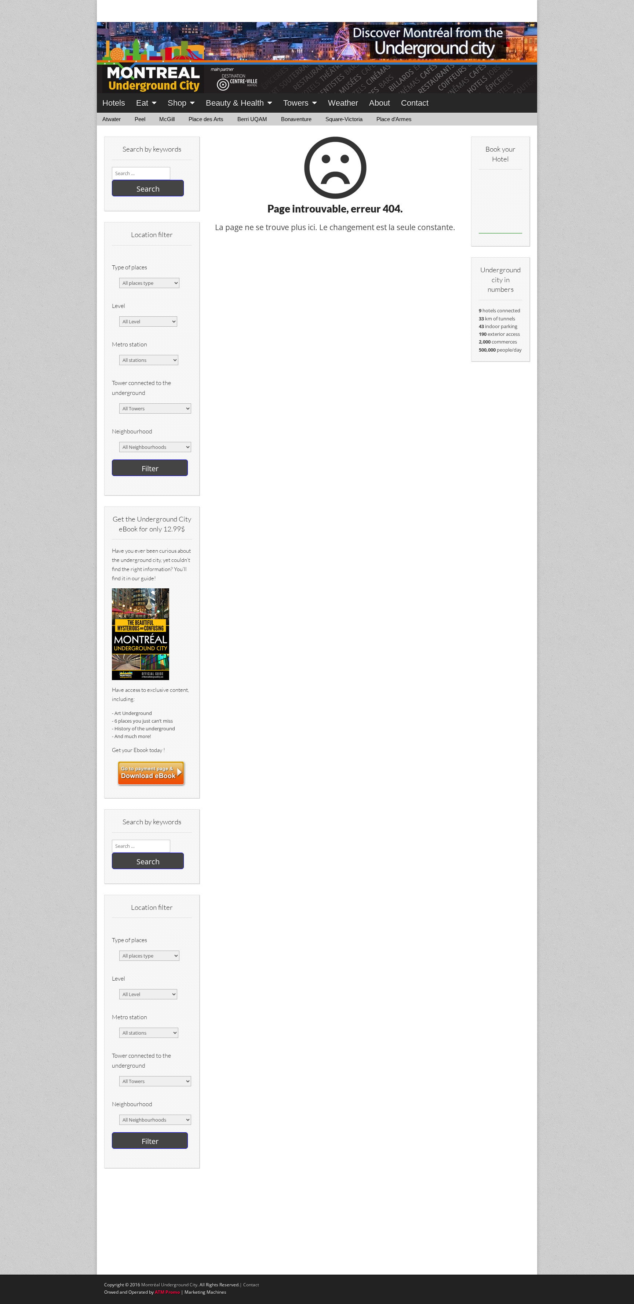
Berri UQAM (252, 119)
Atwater (111, 119)
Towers (296, 103)
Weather (343, 103)
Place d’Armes (394, 119)
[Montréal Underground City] (317, 46)
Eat (142, 103)
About (379, 103)
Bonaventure (296, 119)
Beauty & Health (235, 103)
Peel (140, 119)
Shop (177, 103)
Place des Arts (206, 119)
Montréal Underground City (169, 1285)
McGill (167, 119)
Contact (415, 103)
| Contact (249, 1285)
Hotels (113, 103)
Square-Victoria (343, 119)
